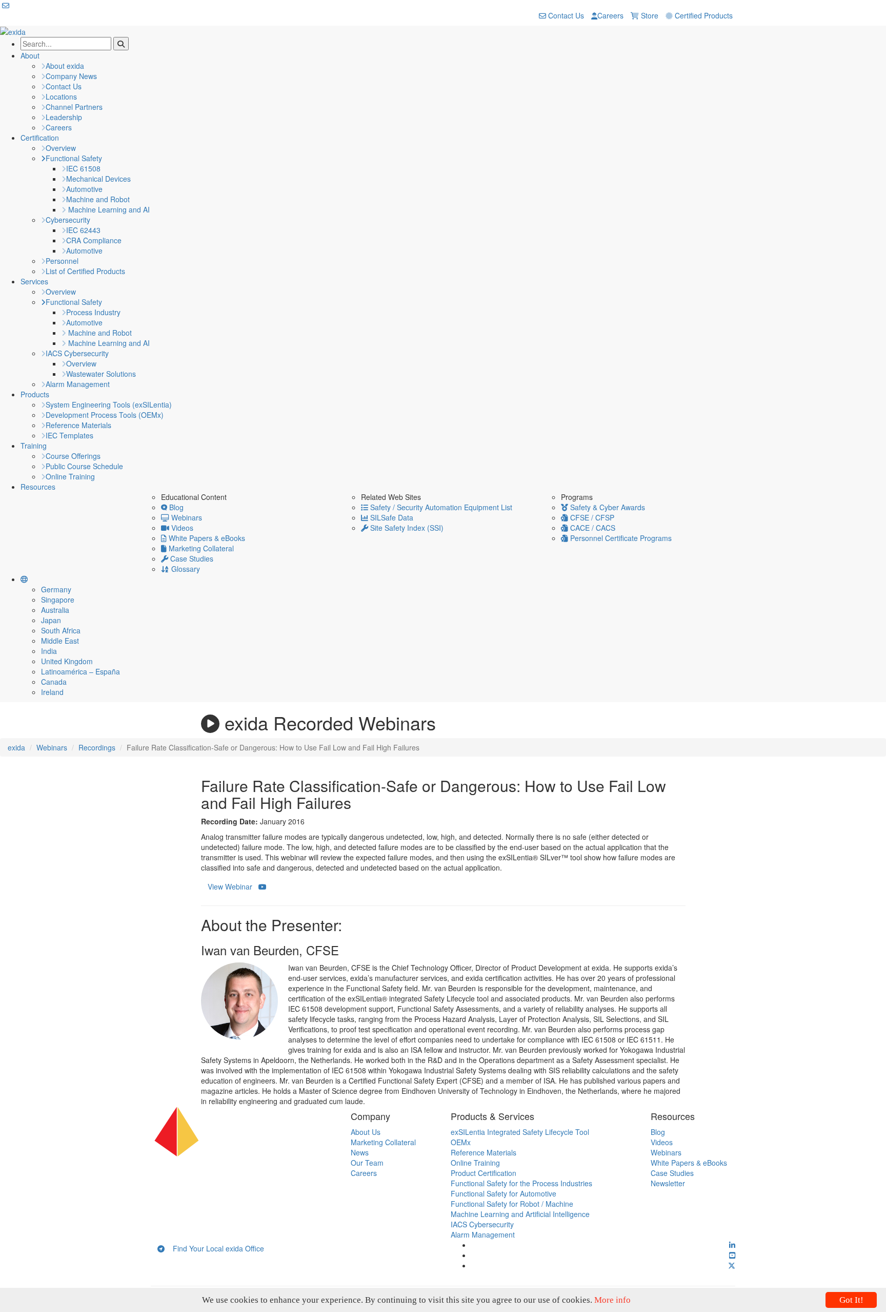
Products (35, 394)
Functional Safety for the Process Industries (521, 1183)
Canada (54, 682)
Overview (61, 148)
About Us (365, 1132)
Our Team (367, 1162)
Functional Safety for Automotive (503, 1193)
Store (648, 15)
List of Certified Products (85, 271)
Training (34, 445)
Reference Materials (78, 425)
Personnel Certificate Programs (620, 538)
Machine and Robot (98, 199)
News (360, 1152)
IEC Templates (69, 435)
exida (16, 747)
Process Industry (93, 312)
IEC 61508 (83, 168)
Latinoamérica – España (80, 671)
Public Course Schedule (84, 466)
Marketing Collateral (200, 548)
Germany (56, 589)
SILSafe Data (390, 517)
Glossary (184, 569)
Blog (175, 507)
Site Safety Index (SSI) (406, 528)
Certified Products (703, 15)
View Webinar (233, 886)
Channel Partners (74, 107)
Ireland (52, 692)
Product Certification (483, 1173)
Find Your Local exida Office (214, 1248)
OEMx (461, 1142)
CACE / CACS (591, 528)
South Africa (60, 630)
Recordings (96, 747)
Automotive (84, 189)
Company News (71, 76)
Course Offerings (73, 456)
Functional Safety (74, 158)
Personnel (62, 261)
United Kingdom (67, 661)
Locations (61, 96)
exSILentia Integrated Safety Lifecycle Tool (520, 1132)
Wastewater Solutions (101, 374)
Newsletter (668, 1183)
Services (34, 281)
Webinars (185, 517)
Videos (181, 528)
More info (612, 1300)
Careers (610, 15)
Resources (38, 486)
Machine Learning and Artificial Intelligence (520, 1214)
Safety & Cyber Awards (606, 507)
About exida (65, 66)
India (49, 651)
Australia (55, 610)
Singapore (57, 599)
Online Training (70, 476)
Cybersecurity (68, 220)
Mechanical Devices (98, 178)
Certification (40, 137)
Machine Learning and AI (108, 209)
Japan (51, 620)
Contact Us (565, 15)
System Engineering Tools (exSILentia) (109, 404)
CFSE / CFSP (591, 517)
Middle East (60, 640)
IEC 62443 (83, 230)
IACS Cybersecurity (77, 353)
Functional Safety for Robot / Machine (512, 1204)
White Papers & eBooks (206, 538)
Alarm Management (78, 384)
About (30, 55)
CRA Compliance (94, 240)
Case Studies (190, 558)
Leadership (64, 117)
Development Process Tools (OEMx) (105, 415)
